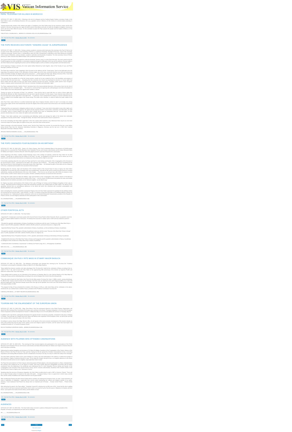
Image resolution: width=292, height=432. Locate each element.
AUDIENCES (6, 404)
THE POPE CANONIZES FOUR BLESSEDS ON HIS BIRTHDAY (27, 143)
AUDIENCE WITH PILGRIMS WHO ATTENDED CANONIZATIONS (28, 339)
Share (3, 40)
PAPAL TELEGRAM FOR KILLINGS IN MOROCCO (22, 14)
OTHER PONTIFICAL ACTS (12, 210)
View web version (36, 427)
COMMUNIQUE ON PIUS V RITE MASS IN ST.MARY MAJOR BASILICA (30, 258)
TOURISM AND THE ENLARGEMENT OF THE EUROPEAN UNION (28, 303)
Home (36, 424)
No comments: (31, 37)
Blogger (39, 430)
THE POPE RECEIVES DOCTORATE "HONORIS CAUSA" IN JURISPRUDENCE (34, 45)
